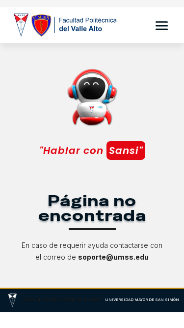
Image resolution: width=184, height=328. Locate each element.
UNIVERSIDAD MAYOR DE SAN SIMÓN (142, 300)
